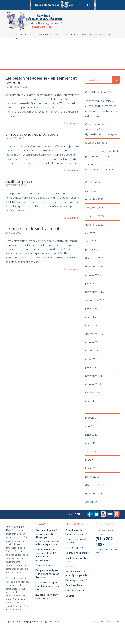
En (110, 34)
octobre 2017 (93, 342)
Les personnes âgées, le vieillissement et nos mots (41, 80)
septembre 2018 (94, 300)
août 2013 (91, 426)
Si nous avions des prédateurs (31, 134)
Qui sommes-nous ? (75, 590)
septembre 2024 (94, 216)
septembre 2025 (94, 207)
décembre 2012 (94, 484)
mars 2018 (91, 325)
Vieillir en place (18, 181)
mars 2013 (91, 459)
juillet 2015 (91, 367)
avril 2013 (90, 451)
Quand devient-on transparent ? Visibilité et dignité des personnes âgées (101, 129)
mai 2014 (90, 400)
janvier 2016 (92, 358)
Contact (69, 595)
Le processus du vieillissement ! (33, 228)
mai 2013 (90, 442)
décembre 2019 (94, 258)
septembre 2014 (94, 392)
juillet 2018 (91, 308)
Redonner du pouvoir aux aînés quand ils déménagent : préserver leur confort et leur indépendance (47, 537)
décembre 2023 (94, 224)
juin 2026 (90, 190)
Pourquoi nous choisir (77, 552)
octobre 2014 (93, 384)
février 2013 (92, 468)
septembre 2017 (94, 350)
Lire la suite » (72, 123)
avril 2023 (90, 232)
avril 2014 (90, 409)
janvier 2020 (92, 249)
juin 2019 (90, 283)
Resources (60, 34)
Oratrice (69, 566)
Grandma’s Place (74, 585)
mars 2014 (91, 417)
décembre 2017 (94, 333)
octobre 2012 (93, 501)
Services (24, 34)
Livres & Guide (41, 34)
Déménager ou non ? (76, 580)
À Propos (10, 34)
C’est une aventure (96, 142)
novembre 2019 (94, 266)
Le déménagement (74, 547)
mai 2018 (90, 316)
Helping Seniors (32, 621)
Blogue (74, 34)
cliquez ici (103, 549)
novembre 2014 (94, 375)
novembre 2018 (94, 291)
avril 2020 (90, 241)
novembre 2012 (94, 493)
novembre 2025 (94, 199)
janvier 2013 (92, 476)
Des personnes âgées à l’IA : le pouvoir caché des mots (47, 574)
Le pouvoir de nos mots (93, 34)
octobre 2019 (93, 274)
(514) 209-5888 (42, 27)
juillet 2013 (91, 434)
